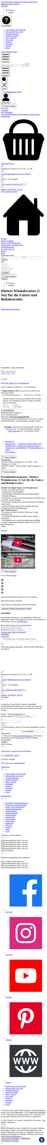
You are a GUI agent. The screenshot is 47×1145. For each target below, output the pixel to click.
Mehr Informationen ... (14, 1136)
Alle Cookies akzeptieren (10, 1141)
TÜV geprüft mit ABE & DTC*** (13, 184)
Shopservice (5, 767)
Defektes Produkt (11, 36)
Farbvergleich (10, 819)
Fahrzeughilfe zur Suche (14, 32)
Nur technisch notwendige (10, 1138)
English (11, 13)
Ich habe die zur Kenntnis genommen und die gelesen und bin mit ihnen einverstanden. (21, 738)
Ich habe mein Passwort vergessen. (13, 632)
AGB (17, 738)
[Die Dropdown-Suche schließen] (27, 65)
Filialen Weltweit (11, 813)
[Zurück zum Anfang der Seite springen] (3, 1125)
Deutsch (11, 10)
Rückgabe (9, 44)
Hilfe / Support (10, 38)
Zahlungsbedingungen (13, 809)
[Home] (23, 215)
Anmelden (4, 110)
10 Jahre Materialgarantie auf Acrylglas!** (16, 174)
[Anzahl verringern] (5, 406)
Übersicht (4, 114)
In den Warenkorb (7, 411)
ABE (7, 829)
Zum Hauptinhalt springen (10, 2)
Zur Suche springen (27, 2)
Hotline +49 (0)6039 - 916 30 (11, 189)
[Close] (2, 370)
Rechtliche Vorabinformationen (16, 803)
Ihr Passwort (5, 630)
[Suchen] (23, 65)
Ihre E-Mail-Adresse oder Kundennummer (16, 625)
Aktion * (4, 714)
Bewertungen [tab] (10, 452)
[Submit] (2, 719)
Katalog (8, 827)
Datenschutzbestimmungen (22, 736)
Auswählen (5, 273)
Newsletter (9, 40)
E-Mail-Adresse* (7, 716)
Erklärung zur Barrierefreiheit (16, 805)
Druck (7, 48)
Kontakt (8, 46)
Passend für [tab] (9, 441)
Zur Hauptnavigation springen (19, 3)
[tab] (24, 447)
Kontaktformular (19, 763)
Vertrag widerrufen (12, 1107)
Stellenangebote (11, 811)
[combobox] (11, 65)
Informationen (6, 796)
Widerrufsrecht (10, 815)
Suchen (4, 260)
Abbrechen (5, 637)
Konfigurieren (25, 1138)
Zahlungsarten (34, 114)
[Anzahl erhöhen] (16, 406)
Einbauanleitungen (12, 34)
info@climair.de (14, 431)
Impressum (9, 823)
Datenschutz (9, 821)
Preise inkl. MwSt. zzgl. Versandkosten (15, 383)
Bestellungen (5, 116)
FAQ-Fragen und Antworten (15, 30)
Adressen (25, 114)
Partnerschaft (10, 817)
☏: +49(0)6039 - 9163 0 (10, 755)
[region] (23, 343)
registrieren (9, 112)
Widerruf (8, 42)
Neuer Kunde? (22, 622)
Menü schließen (10, 106)
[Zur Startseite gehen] (9, 52)
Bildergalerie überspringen (10, 309)
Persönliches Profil (15, 114)
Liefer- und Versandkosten (15, 807)
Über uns (8, 825)
